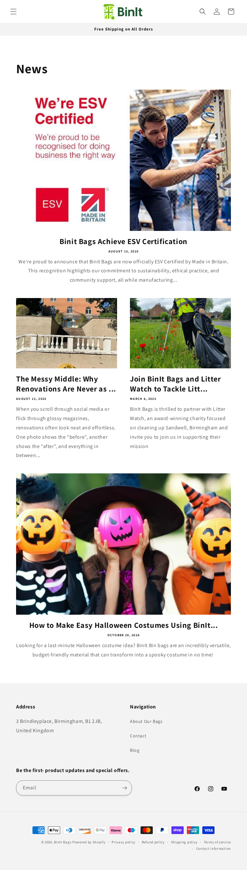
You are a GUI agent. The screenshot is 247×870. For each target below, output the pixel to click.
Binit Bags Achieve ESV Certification (123, 241)
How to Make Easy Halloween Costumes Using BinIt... (123, 625)
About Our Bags (146, 721)
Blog (134, 750)
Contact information (213, 848)
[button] (13, 11)
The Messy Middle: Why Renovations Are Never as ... (66, 384)
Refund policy (153, 842)
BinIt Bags (62, 842)
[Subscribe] (124, 787)
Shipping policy (184, 842)
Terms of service (217, 842)
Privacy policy (123, 842)
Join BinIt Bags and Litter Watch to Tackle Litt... (175, 384)
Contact (138, 736)
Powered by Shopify (88, 842)
